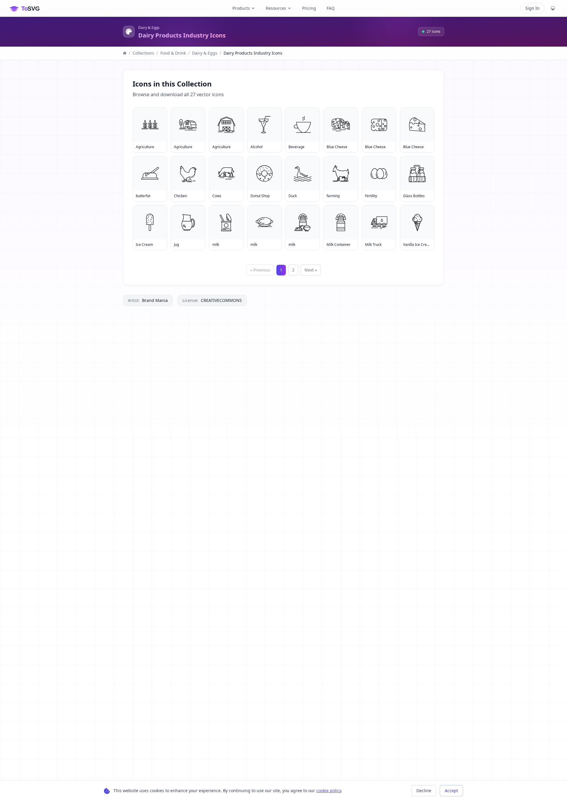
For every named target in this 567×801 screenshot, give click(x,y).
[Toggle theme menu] (553, 8)
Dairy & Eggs (148, 27)
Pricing (309, 8)
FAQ (331, 8)
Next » (310, 270)
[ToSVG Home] (29, 8)
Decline (423, 790)
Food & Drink (173, 53)
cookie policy (328, 790)
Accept (451, 790)
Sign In (532, 8)
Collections (143, 53)
